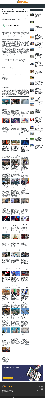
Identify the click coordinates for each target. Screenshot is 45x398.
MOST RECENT (11, 5)
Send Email (6, 79)
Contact (41, 388)
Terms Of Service (40, 390)
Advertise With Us (40, 389)
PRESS (16, 5)
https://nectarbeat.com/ (17, 39)
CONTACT (19, 5)
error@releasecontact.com (22, 91)
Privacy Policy (40, 391)
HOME (7, 5)
